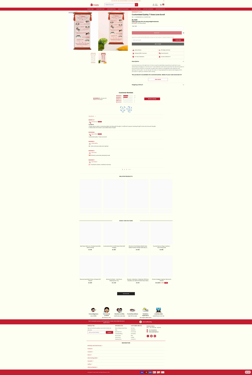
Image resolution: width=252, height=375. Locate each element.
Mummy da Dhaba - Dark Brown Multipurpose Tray (114, 280)
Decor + (90, 355)
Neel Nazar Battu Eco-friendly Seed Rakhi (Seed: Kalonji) (90, 246)
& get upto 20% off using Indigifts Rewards (145, 21)
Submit (109, 332)
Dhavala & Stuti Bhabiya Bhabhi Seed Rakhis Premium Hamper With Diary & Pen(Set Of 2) (138, 246)
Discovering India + (93, 358)
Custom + (90, 352)
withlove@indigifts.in (154, 331)
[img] (91, 120)
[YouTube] (155, 336)
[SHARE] (183, 32)
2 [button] (124, 169)
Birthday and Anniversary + (95, 345)
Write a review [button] (152, 99)
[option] (93, 58)
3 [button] (126, 169)
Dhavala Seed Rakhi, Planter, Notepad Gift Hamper (90, 280)
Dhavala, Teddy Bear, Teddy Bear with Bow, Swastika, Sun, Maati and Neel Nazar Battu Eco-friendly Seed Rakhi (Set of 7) (138, 280)
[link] (90, 210)
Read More (158, 79)
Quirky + (90, 364)
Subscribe (178, 40)
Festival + (90, 348)
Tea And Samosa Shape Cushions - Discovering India (161, 246)
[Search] (121, 4)
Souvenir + (90, 361)
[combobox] (119, 4)
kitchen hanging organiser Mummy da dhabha (161, 280)
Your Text (134, 26)
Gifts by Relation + (93, 367)
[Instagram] (151, 336)
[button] (135, 12)
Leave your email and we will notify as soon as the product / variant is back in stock (153, 37)
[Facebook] (148, 336)
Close (163, 1)
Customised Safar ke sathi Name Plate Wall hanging (114, 246)
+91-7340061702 (153, 330)
